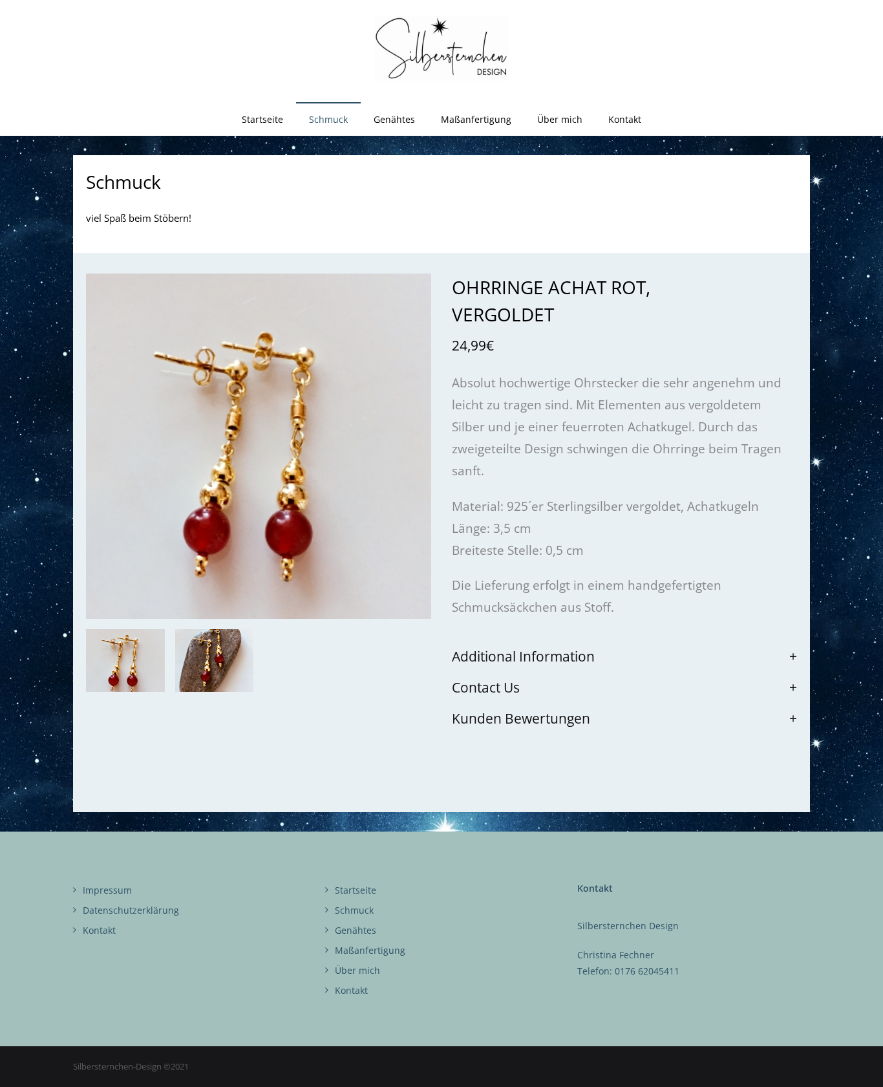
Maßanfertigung (370, 950)
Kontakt (99, 930)
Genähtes (355, 930)
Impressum (107, 890)
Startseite (355, 890)
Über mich (357, 970)
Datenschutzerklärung (131, 910)
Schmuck (354, 910)
